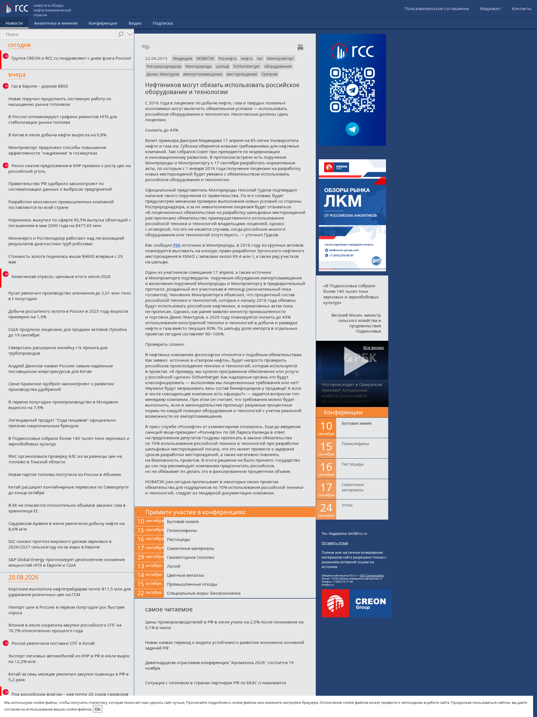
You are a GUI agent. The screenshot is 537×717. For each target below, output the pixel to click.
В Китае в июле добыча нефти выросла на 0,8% (57, 134)
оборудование (278, 66)
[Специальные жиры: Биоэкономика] (239, 593)
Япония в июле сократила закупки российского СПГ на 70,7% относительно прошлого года (64, 627)
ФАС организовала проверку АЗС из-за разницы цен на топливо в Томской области (65, 458)
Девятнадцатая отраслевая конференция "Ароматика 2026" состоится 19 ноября (219, 665)
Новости (14, 23)
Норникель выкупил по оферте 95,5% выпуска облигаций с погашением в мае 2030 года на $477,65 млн (69, 222)
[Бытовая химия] (239, 522)
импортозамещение (202, 74)
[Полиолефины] (239, 531)
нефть (247, 58)
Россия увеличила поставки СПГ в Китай (53, 643)
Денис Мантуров (163, 74)
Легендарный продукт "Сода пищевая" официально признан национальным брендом (62, 422)
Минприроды (198, 66)
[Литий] (239, 566)
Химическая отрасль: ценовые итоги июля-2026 (61, 276)
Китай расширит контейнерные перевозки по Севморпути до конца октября (68, 489)
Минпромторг (280, 58)
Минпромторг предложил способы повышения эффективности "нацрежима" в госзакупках (57, 150)
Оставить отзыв (335, 543)
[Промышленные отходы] (239, 584)
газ (260, 58)
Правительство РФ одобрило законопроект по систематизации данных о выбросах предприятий (60, 186)
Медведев (182, 58)
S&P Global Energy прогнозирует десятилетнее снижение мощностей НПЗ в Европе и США (66, 562)
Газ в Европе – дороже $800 (39, 86)
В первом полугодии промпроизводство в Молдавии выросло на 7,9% (63, 404)
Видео (135, 23)
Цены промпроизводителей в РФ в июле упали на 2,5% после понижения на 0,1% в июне (224, 624)
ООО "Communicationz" (372, 575)
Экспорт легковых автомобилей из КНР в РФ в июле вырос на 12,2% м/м (69, 658)
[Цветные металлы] (239, 575)
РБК (177, 245)
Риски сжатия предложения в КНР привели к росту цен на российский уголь (69, 168)
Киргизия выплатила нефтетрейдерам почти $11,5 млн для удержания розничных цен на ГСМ (69, 591)
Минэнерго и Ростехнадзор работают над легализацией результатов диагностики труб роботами (66, 240)
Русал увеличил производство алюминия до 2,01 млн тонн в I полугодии (69, 295)
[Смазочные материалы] (239, 549)
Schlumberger (246, 66)
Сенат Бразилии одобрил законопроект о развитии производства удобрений (61, 386)
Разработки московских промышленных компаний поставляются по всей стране (61, 204)
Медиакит (490, 8)
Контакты (521, 8)
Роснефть (227, 58)
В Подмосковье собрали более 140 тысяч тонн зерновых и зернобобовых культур (68, 441)
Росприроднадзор (164, 66)
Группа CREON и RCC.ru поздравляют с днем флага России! (71, 58)
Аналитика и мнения (55, 23)
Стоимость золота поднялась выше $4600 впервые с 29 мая (65, 259)
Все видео (373, 347)
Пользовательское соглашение (437, 8)
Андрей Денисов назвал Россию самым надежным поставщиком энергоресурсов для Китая (60, 368)
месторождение (242, 74)
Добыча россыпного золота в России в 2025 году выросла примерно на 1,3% (68, 313)
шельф (222, 66)
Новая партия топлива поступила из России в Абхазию (64, 474)
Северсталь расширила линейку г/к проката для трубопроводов (57, 350)
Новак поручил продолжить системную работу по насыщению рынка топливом (59, 101)
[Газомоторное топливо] (239, 557)
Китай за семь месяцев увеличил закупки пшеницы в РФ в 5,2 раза (68, 676)
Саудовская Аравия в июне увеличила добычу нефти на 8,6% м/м (66, 526)
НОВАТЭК (205, 58)
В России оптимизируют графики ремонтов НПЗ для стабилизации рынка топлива (62, 119)
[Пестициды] (239, 540)
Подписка (163, 23)
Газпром (269, 74)
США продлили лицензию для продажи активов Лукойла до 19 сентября (67, 332)
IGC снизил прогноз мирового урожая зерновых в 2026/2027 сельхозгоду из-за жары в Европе (60, 544)
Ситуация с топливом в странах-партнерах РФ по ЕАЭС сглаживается (215, 682)
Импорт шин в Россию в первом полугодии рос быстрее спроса (66, 609)
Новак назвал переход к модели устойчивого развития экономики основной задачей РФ (224, 645)
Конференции (103, 23)
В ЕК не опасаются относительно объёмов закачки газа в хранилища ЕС (67, 507)
